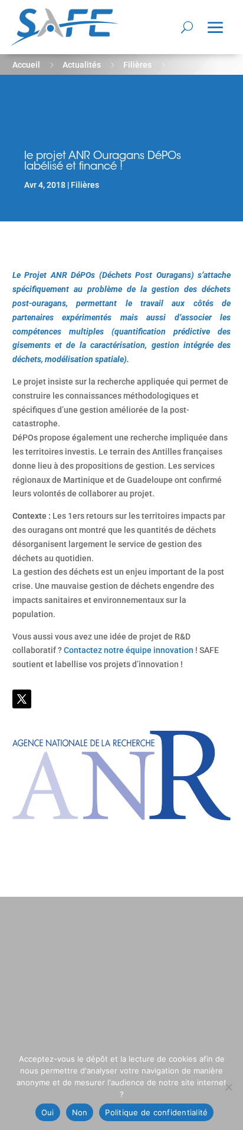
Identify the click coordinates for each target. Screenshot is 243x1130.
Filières (137, 64)
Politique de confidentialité (156, 1112)
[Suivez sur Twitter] (21, 699)
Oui (47, 1112)
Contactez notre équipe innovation (128, 650)
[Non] (228, 1087)
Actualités (82, 64)
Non (80, 1112)
